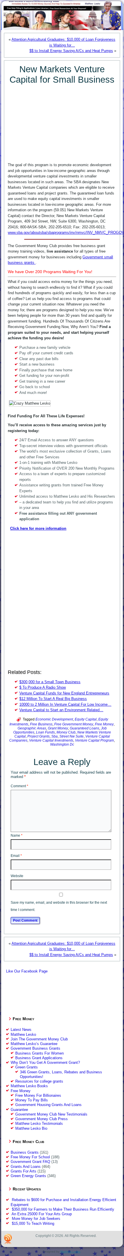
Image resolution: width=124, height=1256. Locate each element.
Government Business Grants (35, 1048)
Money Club (66, 732)
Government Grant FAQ (30, 1161)
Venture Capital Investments (51, 740)
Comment (19, 786)
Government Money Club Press (41, 1119)
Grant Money (58, 728)
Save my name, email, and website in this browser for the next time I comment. (59, 906)
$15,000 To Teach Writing (33, 1223)
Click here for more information (38, 528)
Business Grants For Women (39, 1053)
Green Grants (26, 1067)
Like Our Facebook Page (27, 971)
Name (16, 835)
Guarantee (19, 1109)
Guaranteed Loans (84, 728)
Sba (54, 736)
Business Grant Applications (39, 1058)
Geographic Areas (32, 728)
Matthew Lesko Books (29, 1086)
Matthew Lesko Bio (31, 1128)
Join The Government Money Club (39, 1039)
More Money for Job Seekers (36, 1218)
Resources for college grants (39, 1081)
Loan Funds (45, 732)
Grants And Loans (26, 1166)
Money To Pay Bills (31, 1100)
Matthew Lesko (23, 1034)
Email (16, 856)
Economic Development (54, 719)
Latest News (21, 1029)
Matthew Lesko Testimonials (39, 1123)
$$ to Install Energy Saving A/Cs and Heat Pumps (71, 51)
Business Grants (25, 1152)
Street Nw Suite (71, 736)
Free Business (41, 724)
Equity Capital (86, 719)
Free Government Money (73, 724)
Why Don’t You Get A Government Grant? (45, 1062)
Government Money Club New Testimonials (51, 1114)
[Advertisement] (62, 121)
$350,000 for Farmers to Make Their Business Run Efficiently (63, 1209)
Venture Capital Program (94, 740)
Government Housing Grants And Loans (48, 1105)
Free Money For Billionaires (38, 1095)
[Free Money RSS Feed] (8, 1239)
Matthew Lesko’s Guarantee (34, 1044)
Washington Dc (62, 744)
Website (17, 876)
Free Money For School (30, 1157)
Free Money (104, 724)
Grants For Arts (23, 1171)
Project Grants (38, 736)
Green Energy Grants (28, 1176)
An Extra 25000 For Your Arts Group (42, 1214)
